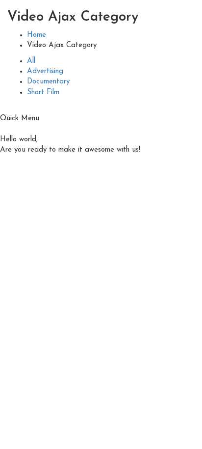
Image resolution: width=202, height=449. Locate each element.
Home (36, 35)
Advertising (45, 71)
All (31, 61)
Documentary (48, 81)
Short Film (43, 92)
